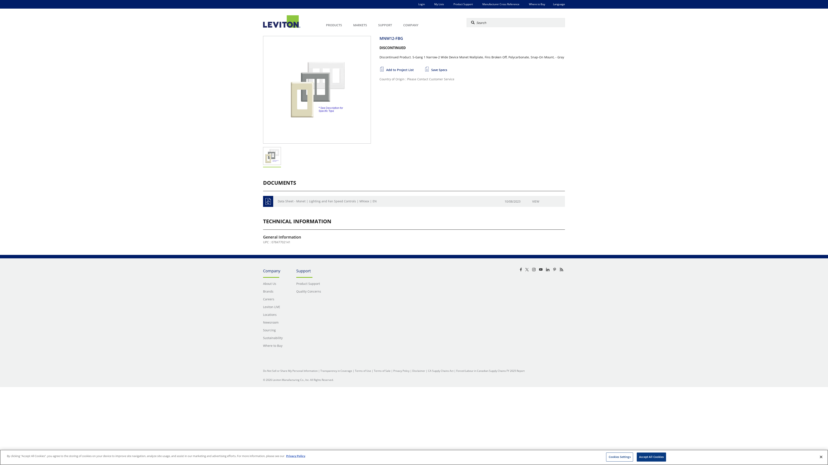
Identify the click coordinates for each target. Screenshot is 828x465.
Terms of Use (363, 371)
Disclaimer (418, 371)
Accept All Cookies (651, 457)
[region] (414, 457)
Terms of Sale (382, 371)
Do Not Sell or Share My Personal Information (290, 371)
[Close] (821, 457)
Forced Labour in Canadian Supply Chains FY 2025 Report (490, 371)
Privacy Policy (401, 371)
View (535, 201)
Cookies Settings (620, 457)
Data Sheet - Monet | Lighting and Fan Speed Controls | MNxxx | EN (327, 201)
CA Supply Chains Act (440, 371)
